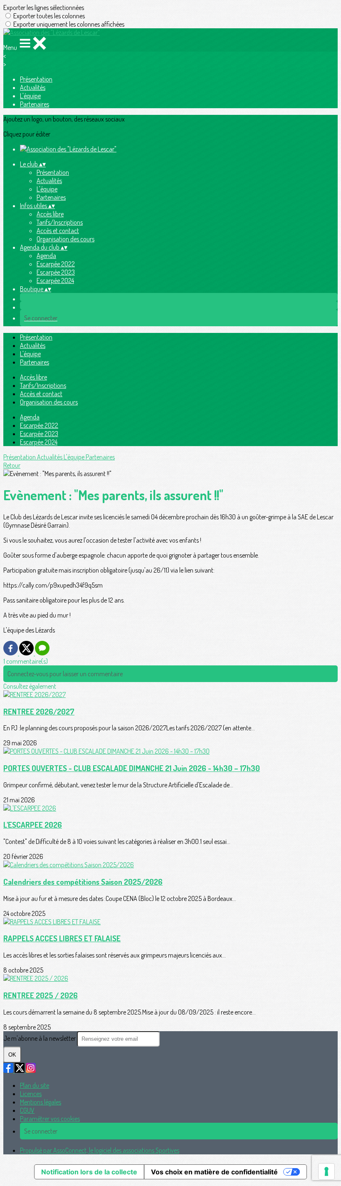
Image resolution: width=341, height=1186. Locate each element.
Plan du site (34, 1085)
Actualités (32, 87)
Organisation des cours (65, 239)
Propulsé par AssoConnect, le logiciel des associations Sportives (99, 1150)
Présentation (36, 79)
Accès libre (50, 214)
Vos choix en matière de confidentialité (214, 1172)
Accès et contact (58, 230)
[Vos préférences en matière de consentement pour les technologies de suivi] (326, 1171)
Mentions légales (40, 1102)
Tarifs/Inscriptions (60, 222)
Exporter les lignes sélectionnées (43, 7)
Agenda (46, 255)
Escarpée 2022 (56, 264)
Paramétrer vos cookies (50, 1118)
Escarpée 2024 (55, 280)
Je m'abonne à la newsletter (40, 1038)
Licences (31, 1093)
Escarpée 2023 (56, 272)
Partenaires (34, 104)
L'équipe (30, 96)
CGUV (27, 1110)
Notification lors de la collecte (89, 1172)
